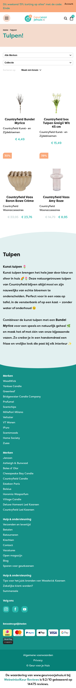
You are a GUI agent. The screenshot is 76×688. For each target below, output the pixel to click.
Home (5, 30)
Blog (5, 560)
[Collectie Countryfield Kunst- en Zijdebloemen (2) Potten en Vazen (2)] (38, 62)
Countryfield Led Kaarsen (18, 509)
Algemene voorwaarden (38, 655)
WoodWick (9, 381)
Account (69, 3)
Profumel (8, 401)
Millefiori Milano (13, 412)
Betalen (8, 529)
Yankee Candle (12, 386)
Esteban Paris (11, 483)
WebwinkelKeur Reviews (21, 679)
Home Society (11, 438)
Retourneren (10, 534)
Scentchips (9, 407)
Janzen (7, 458)
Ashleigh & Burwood (15, 463)
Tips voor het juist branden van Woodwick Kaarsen (34, 580)
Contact (8, 545)
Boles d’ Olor (10, 468)
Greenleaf (9, 391)
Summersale (10, 591)
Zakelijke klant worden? (18, 585)
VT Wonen (9, 422)
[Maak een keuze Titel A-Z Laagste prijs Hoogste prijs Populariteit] (31, 70)
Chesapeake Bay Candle (18, 473)
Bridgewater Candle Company (22, 396)
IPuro (6, 427)
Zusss (6, 443)
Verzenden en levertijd (17, 524)
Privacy (38, 660)
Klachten (8, 540)
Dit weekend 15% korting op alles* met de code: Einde (32, 6)
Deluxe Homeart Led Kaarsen (21, 504)
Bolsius (7, 489)
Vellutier (8, 417)
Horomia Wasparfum (15, 494)
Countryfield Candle (15, 478)
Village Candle (12, 499)
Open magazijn (12, 555)
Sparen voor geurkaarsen (18, 565)
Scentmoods (10, 432)
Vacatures (9, 550)
